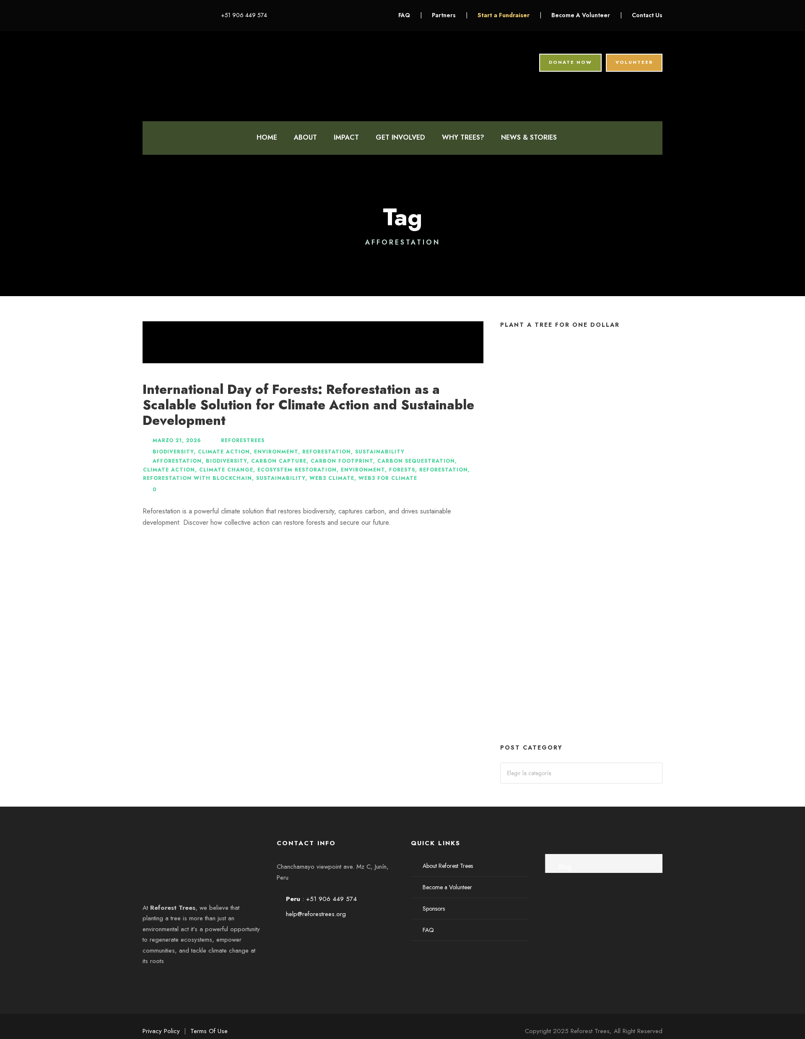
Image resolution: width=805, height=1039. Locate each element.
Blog (564, 867)
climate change (226, 470)
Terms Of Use (209, 1031)
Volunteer (634, 62)
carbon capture (278, 461)
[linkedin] (158, 15)
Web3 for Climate (387, 478)
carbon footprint (342, 461)
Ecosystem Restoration (297, 470)
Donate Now (570, 62)
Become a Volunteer (447, 887)
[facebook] (145, 15)
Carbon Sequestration (416, 461)
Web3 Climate (331, 478)
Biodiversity (173, 452)
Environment (276, 452)
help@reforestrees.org (316, 914)
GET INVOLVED (400, 137)
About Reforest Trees (448, 866)
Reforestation (326, 452)
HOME (267, 137)
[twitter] (171, 15)
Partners (444, 15)
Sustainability (380, 452)
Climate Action (224, 452)
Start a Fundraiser (504, 15)
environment (363, 470)
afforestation (177, 461)
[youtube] (184, 15)
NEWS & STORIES (529, 137)
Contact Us (647, 15)
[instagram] (197, 15)
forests (402, 470)
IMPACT (346, 137)
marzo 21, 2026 (177, 440)
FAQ (404, 15)
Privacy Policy (161, 1031)
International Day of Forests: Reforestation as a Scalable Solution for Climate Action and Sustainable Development (308, 405)
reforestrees (243, 440)
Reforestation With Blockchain (197, 478)
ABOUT (305, 137)
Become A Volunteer (580, 15)
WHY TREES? (463, 137)
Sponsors (434, 908)
